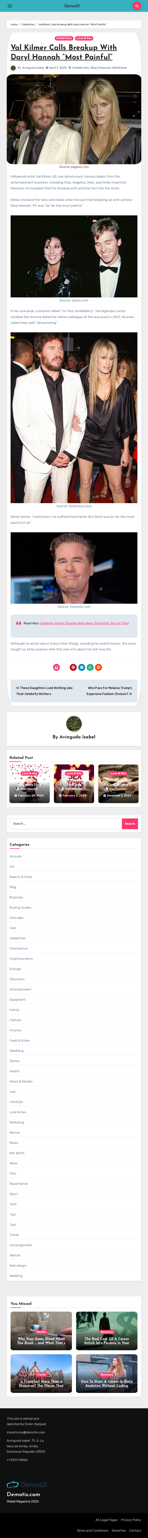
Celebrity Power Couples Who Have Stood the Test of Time (84, 623)
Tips (13, 1214)
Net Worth (17, 1153)
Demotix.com (23, 1495)
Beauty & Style (21, 877)
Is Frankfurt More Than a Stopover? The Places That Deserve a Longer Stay (41, 1386)
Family (14, 1010)
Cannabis (17, 918)
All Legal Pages (107, 1520)
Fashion (15, 1020)
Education (17, 979)
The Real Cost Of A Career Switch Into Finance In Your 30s (106, 1343)
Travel (14, 1235)
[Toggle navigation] (10, 6)
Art (12, 866)
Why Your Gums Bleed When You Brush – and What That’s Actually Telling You (41, 1343)
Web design (18, 1265)
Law (13, 1092)
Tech (13, 1204)
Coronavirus (19, 948)
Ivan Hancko (29, 789)
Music (14, 1143)
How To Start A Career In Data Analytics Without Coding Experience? (107, 1386)
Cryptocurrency (21, 959)
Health (14, 1071)
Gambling (17, 1051)
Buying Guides (20, 907)
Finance (15, 1030)
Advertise (119, 1530)
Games (15, 1061)
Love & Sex (84, 38)
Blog (13, 887)
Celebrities (64, 38)
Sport (14, 1194)
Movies (15, 1132)
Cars (13, 928)
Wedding (16, 1276)
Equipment (18, 999)
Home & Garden (21, 1081)
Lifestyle (16, 1102)
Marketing (17, 1122)
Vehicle (15, 1255)
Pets (13, 1173)
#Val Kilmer (119, 67)
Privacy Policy (131, 1520)
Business (16, 897)
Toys (13, 1225)
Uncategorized (21, 1245)
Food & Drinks (20, 1040)
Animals (15, 856)
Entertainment (21, 989)
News (14, 1163)
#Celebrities (80, 67)
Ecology (15, 969)
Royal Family (19, 1184)
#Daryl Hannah (100, 67)
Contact (135, 1530)
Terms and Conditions (92, 1530)
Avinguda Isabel (33, 67)
